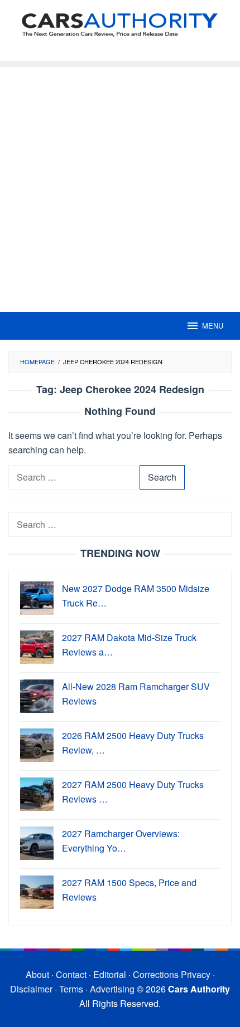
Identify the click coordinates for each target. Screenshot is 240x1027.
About (37, 974)
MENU (212, 325)
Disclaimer (31, 988)
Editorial (109, 974)
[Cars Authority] (120, 23)
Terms (71, 988)
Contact (71, 974)
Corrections (156, 974)
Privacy (195, 974)
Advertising (112, 988)
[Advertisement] (120, 186)
